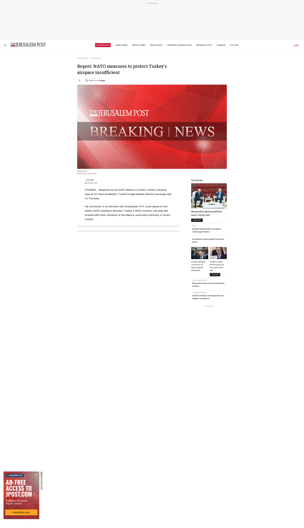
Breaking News (95, 58)
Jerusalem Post (82, 58)
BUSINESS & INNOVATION (179, 45)
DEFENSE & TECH (204, 45)
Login (296, 45)
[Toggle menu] (5, 45)
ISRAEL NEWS (121, 45)
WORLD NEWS (138, 45)
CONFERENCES (103, 45)
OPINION (221, 45)
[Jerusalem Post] (26, 45)
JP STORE (234, 45)
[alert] (21, 500)
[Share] (79, 80)
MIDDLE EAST (156, 45)
